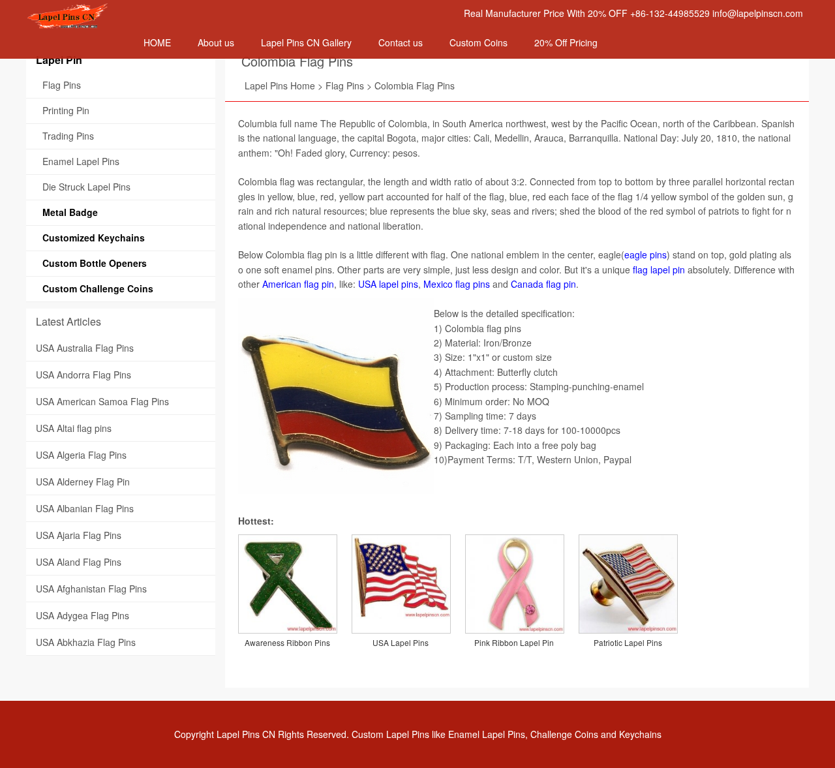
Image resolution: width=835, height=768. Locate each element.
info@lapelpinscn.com (757, 13)
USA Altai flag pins (74, 428)
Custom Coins (478, 42)
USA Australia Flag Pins (85, 347)
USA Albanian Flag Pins (85, 508)
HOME (157, 42)
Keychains (640, 734)
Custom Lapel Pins (390, 734)
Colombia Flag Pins (297, 61)
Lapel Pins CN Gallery (306, 42)
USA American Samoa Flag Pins (102, 401)
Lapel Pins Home (280, 85)
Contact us (400, 42)
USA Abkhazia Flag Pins (86, 642)
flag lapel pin (659, 269)
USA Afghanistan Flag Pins (91, 588)
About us (216, 42)
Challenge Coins (564, 734)
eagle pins (645, 254)
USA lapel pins (388, 283)
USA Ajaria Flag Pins (78, 535)
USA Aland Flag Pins (78, 561)
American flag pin (298, 283)
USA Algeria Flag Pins (81, 454)
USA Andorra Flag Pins (83, 374)
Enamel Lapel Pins (486, 734)
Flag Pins (345, 85)
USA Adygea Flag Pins (82, 615)
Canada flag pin (543, 283)
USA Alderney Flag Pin (83, 481)
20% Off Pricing (566, 42)
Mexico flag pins (458, 283)
